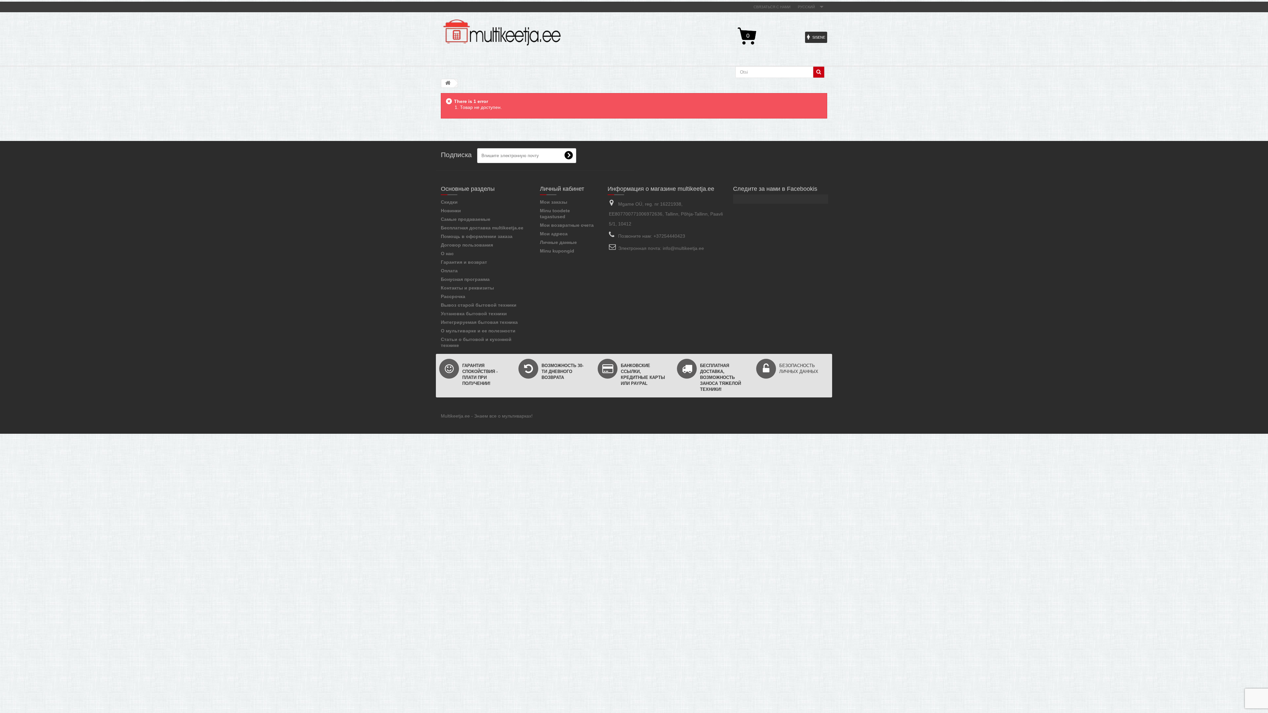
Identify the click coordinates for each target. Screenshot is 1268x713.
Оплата (449, 270)
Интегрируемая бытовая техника (479, 322)
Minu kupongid (557, 251)
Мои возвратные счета (567, 225)
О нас (447, 253)
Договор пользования (467, 245)
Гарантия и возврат (464, 262)
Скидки (449, 202)
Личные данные (558, 242)
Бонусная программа (465, 279)
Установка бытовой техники (474, 313)
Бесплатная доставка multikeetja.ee (482, 227)
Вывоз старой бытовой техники (478, 305)
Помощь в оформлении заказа (476, 236)
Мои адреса (554, 233)
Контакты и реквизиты (467, 287)
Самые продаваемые (465, 219)
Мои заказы (553, 202)
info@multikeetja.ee (683, 248)
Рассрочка (453, 296)
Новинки (451, 210)
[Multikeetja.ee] (502, 32)
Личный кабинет (562, 189)
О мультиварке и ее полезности (478, 330)
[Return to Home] (447, 83)
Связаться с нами (772, 7)
